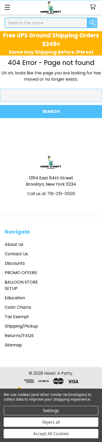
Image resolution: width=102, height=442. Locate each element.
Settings (51, 410)
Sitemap (13, 345)
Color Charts (18, 307)
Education (15, 298)
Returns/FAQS (19, 336)
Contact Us (16, 254)
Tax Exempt (17, 317)
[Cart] (94, 7)
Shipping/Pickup (21, 326)
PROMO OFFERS (21, 273)
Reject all (51, 422)
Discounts (15, 263)
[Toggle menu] (7, 7)
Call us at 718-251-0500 (51, 194)
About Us (14, 244)
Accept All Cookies (51, 434)
